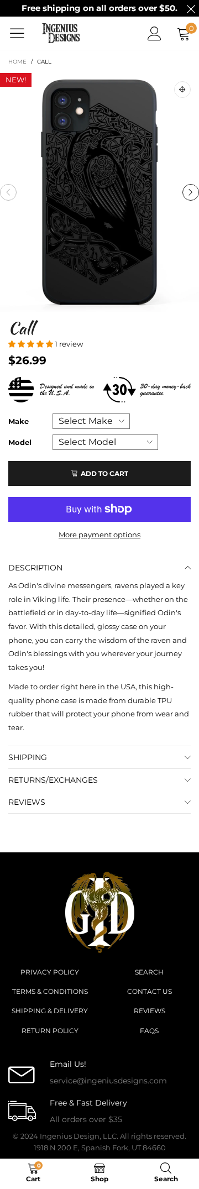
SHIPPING (27, 757)
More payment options (99, 534)
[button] (8, 192)
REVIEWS (26, 802)
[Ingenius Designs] (61, 33)
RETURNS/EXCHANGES (53, 780)
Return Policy (50, 1030)
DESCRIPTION (35, 568)
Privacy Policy (49, 972)
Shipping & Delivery (50, 1011)
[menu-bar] (21, 33)
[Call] (99, 192)
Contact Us (149, 991)
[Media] (182, 89)
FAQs (149, 1030)
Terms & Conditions (50, 991)
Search (149, 972)
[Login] (154, 33)
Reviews (149, 1011)
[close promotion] (190, 8)
